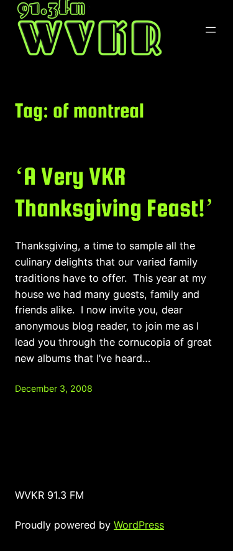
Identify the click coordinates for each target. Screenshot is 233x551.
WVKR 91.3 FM (49, 495)
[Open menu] (210, 29)
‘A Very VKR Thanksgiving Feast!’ (114, 191)
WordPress (139, 525)
